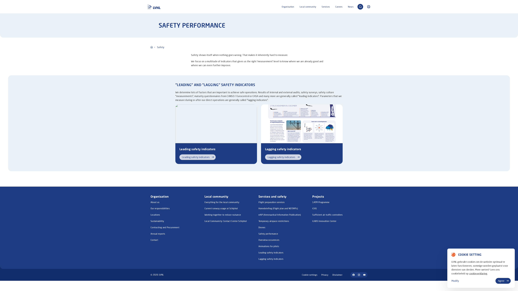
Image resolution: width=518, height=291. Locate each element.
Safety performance (268, 233)
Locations (155, 214)
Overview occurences (268, 240)
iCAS (314, 208)
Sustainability (157, 221)
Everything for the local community (222, 202)
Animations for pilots (268, 246)
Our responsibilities (160, 208)
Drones (261, 227)
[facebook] (353, 275)
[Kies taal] (369, 7)
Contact (154, 240)
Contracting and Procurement (165, 227)
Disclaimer (337, 274)
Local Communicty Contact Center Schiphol (226, 221)
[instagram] (359, 275)
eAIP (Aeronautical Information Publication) (279, 214)
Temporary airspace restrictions (273, 221)
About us (155, 202)
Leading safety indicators (270, 252)
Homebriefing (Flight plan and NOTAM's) (278, 208)
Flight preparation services (271, 202)
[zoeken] (360, 7)
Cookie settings (309, 274)
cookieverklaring (478, 273)
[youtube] (364, 275)
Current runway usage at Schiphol (221, 208)
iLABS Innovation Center (324, 221)
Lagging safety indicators (270, 259)
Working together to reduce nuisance (223, 214)
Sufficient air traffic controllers (327, 214)
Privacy (324, 274)
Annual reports (158, 233)
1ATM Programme (320, 202)
